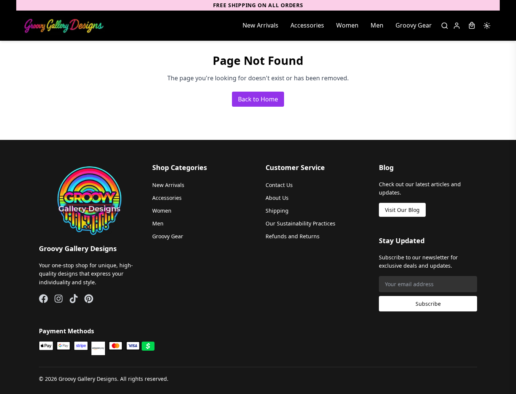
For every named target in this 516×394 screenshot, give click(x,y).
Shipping (277, 210)
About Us (277, 197)
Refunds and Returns (293, 236)
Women (347, 25)
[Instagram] (58, 298)
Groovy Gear (413, 25)
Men (377, 25)
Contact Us (279, 185)
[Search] (444, 25)
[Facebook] (43, 298)
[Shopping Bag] (472, 25)
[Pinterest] (88, 298)
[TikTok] (73, 298)
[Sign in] (456, 25)
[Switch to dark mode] (487, 25)
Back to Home (258, 99)
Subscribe (428, 303)
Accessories (307, 25)
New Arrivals (260, 25)
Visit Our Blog (402, 209)
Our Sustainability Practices (300, 223)
